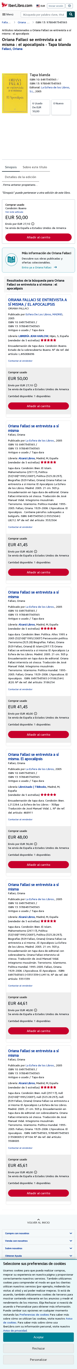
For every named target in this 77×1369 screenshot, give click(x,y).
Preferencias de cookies (34, 1314)
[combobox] (44, 14)
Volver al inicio (38, 1222)
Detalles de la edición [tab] (20, 177)
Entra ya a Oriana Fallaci (36, 267)
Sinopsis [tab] (11, 167)
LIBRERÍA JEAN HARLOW (33, 336)
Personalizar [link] (38, 1359)
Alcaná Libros (27, 458)
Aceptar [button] (39, 1337)
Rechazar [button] (38, 1348)
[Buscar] (71, 14)
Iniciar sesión (56, 5)
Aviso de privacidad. (15, 1330)
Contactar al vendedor (20, 360)
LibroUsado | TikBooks (32, 786)
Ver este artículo (14, 211)
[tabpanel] (37, 189)
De (37, 107)
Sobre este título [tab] (35, 167)
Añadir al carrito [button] (38, 237)
